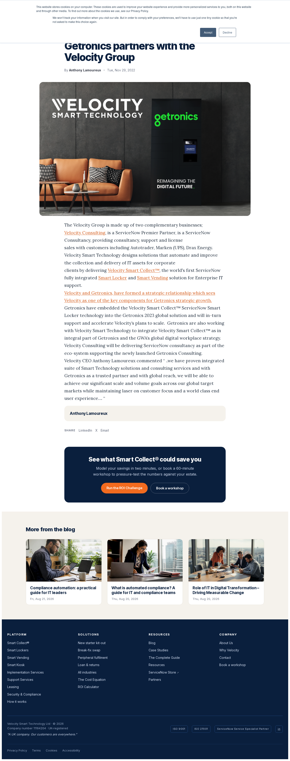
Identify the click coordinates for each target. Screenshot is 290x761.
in (279, 728)
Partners (155, 679)
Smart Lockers (18, 650)
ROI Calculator (88, 687)
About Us (226, 643)
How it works (17, 701)
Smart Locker (112, 277)
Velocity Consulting (84, 232)
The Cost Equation (92, 679)
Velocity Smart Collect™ (134, 270)
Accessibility (71, 750)
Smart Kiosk (16, 665)
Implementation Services (25, 672)
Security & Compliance (24, 694)
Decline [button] (227, 32)
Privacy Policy (17, 750)
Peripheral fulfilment (93, 658)
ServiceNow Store (162, 672)
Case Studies (158, 650)
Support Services (20, 679)
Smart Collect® (18, 643)
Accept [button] (208, 32)
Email (105, 430)
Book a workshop (170, 488)
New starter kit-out (92, 643)
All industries (87, 672)
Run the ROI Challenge (124, 488)
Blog (152, 643)
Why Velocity (229, 650)
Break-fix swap (89, 650)
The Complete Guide (164, 658)
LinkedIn (85, 430)
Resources (157, 665)
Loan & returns (88, 665)
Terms (36, 750)
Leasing (13, 687)
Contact (225, 658)
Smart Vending (152, 277)
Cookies (51, 750)
